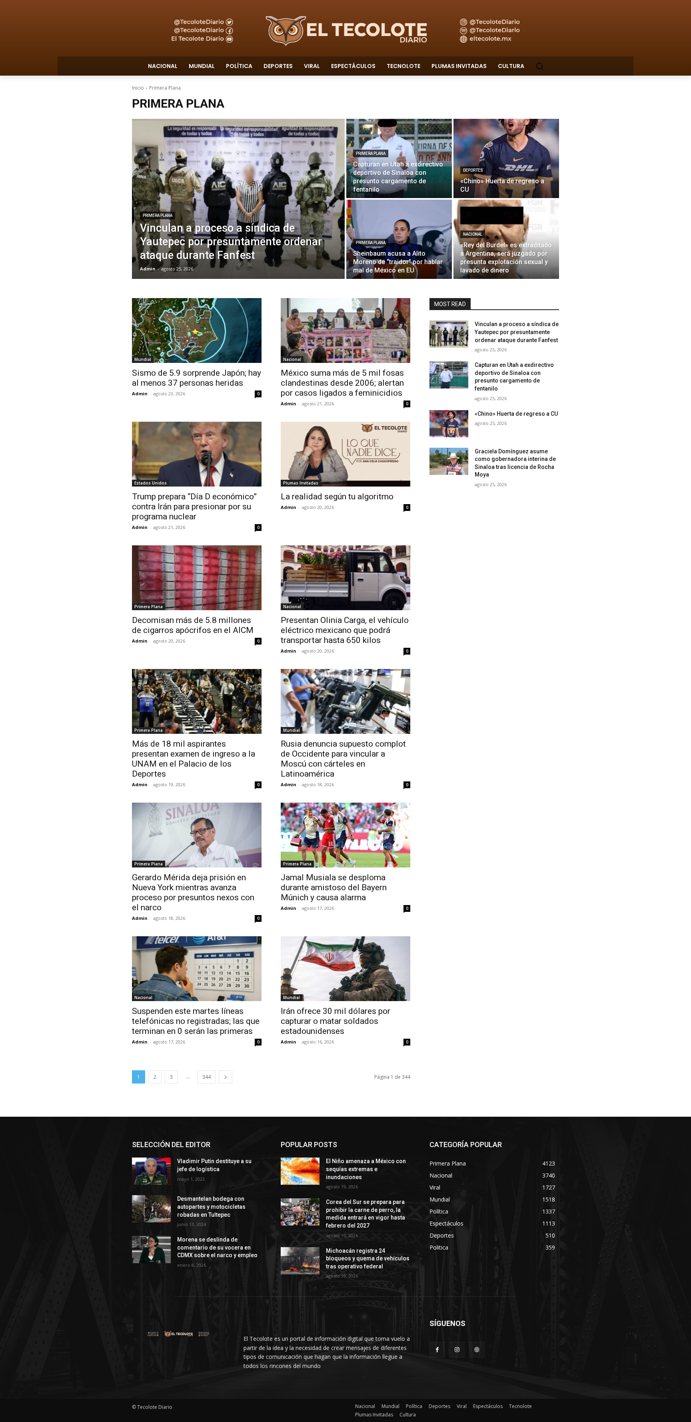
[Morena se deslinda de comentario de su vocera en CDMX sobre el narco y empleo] (151, 1249)
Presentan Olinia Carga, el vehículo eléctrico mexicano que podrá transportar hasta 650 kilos (345, 630)
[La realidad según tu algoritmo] (345, 454)
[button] (539, 66)
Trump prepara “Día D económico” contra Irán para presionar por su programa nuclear (194, 506)
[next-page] (225, 1077)
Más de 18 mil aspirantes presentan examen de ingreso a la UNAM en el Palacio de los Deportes (193, 759)
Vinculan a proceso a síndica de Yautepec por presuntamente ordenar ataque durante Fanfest (517, 332)
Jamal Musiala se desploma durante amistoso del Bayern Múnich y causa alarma (334, 887)
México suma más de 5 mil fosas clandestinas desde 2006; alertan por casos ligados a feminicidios (342, 383)
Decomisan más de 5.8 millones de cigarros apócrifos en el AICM (193, 625)
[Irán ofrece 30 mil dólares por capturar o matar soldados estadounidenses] (345, 968)
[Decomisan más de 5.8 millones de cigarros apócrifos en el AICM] (197, 577)
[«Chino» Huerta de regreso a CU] (506, 158)
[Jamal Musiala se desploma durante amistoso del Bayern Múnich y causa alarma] (345, 835)
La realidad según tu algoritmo (337, 496)
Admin (140, 394)
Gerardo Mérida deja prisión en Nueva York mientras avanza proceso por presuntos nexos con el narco (193, 892)
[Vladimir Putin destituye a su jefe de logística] (151, 1171)
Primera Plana (157, 215)
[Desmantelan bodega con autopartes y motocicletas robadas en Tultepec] (151, 1208)
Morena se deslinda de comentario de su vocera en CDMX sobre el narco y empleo (217, 1247)
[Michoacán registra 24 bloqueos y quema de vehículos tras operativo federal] (300, 1260)
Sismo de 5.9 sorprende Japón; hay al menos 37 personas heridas (196, 378)
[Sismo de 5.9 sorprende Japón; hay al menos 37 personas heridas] (197, 330)
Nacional (472, 234)
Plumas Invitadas (300, 483)
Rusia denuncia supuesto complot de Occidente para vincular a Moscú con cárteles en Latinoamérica (343, 759)
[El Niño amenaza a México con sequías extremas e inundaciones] (300, 1171)
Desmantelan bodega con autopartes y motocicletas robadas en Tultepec (211, 1207)
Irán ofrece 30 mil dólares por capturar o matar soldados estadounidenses (335, 1021)
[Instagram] (457, 1349)
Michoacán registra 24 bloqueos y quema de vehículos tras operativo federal (367, 1259)
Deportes (473, 170)
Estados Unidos (150, 483)
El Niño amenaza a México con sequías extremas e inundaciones (366, 1169)
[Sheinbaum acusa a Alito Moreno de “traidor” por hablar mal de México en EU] (399, 239)
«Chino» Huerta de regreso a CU (516, 414)
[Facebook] (437, 1349)
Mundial (142, 359)
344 (206, 1077)
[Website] (476, 1349)
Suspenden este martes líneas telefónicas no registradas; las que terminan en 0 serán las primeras (196, 1021)
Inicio (138, 87)
